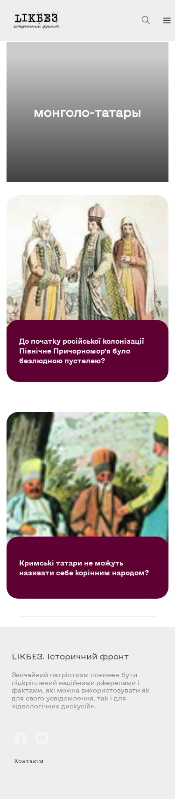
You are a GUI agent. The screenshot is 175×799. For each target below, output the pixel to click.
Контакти (29, 761)
